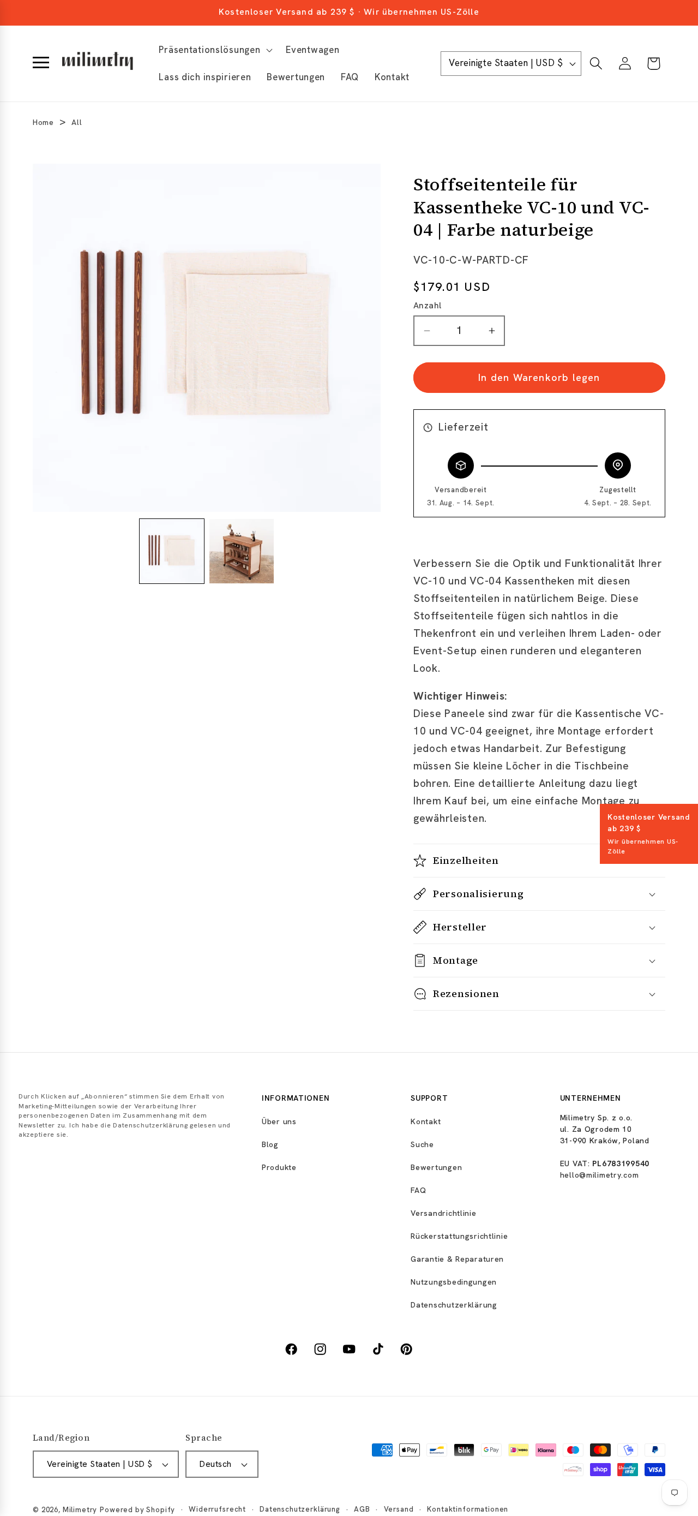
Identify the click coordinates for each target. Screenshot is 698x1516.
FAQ (418, 1190)
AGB (362, 1509)
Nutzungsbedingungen (454, 1282)
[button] (214, 50)
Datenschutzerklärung (454, 1305)
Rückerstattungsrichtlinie (459, 1236)
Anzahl (427, 305)
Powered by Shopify (137, 1509)
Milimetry (80, 1509)
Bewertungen (436, 1167)
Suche (422, 1144)
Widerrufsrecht (217, 1509)
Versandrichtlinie (443, 1213)
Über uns (279, 1121)
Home (43, 122)
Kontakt (426, 1121)
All (76, 122)
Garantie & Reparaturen (457, 1259)
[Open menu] (41, 63)
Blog (270, 1144)
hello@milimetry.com (599, 1175)
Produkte (279, 1167)
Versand (399, 1509)
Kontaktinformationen (467, 1509)
